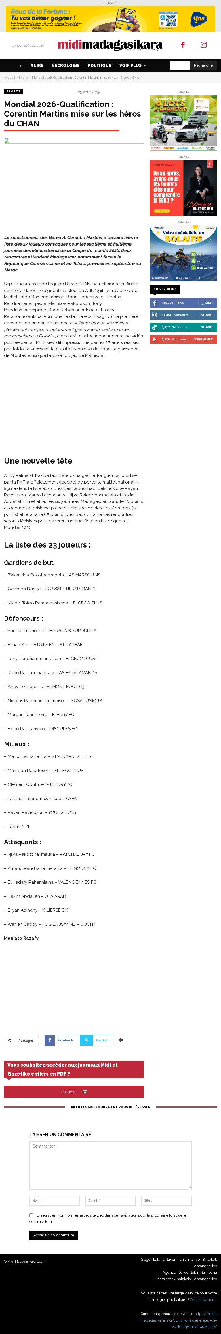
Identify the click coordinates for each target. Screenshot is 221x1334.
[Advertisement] (74, 406)
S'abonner (203, 339)
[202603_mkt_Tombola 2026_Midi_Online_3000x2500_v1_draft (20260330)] (183, 123)
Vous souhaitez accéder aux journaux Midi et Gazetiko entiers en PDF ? (62, 1069)
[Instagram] (204, 45)
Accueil (9, 78)
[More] (121, 1040)
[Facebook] (183, 45)
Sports (23, 78)
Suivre (207, 315)
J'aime (208, 303)
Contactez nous (203, 1299)
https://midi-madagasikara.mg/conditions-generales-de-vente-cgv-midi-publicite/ (178, 1320)
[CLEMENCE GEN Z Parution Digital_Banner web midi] (183, 188)
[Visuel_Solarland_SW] (183, 253)
